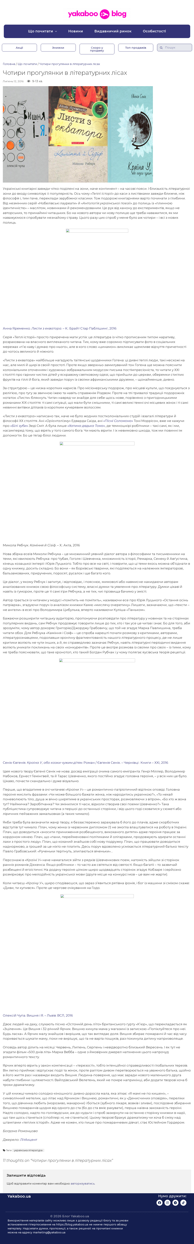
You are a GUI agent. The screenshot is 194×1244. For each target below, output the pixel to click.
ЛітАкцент (28, 1140)
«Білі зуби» (19, 426)
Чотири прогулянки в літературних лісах (69, 64)
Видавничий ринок (112, 31)
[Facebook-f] (159, 1203)
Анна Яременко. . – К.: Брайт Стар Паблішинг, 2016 (60, 328)
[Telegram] (175, 1203)
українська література (28, 1150)
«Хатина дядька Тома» (86, 426)
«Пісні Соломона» (118, 421)
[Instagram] (167, 1203)
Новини (75, 31)
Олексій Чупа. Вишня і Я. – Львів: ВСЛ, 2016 (38, 1015)
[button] (19, 48)
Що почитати (40, 31)
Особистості (154, 31)
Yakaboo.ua (19, 1196)
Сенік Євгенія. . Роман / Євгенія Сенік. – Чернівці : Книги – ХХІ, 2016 (85, 763)
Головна (9, 64)
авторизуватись (83, 1183)
